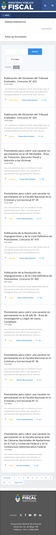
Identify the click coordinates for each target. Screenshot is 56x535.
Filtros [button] (16, 59)
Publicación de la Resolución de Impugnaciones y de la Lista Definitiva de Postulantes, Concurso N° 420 (28, 276)
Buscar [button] (35, 52)
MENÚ (7, 15)
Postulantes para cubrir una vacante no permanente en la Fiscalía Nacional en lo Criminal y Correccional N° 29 (27, 197)
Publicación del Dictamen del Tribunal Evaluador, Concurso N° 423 (26, 116)
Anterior (7, 477)
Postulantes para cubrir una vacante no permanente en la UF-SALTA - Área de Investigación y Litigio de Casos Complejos (27, 316)
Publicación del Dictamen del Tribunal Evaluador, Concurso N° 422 (26, 79)
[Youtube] (30, 515)
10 (4, 482)
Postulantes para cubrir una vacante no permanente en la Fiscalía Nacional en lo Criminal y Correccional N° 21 (27, 397)
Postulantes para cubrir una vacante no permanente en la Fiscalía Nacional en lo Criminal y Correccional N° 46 (27, 358)
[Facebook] (25, 515)
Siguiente (18, 482)
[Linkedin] (40, 515)
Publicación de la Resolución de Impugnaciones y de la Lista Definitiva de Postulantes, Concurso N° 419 (28, 236)
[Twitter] (21, 515)
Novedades (47, 28)
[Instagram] (35, 515)
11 (10, 482)
